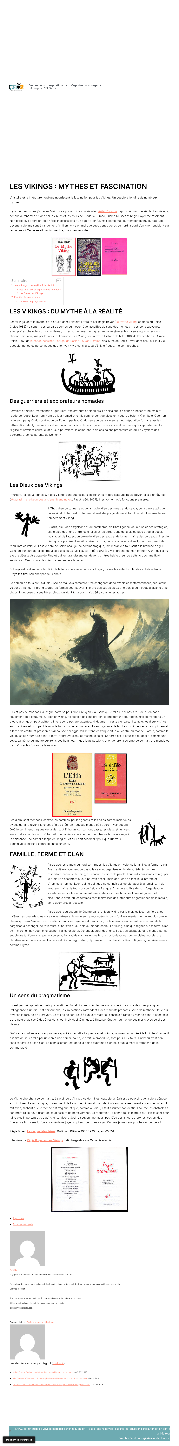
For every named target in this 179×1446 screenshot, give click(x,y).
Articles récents (23, 1224)
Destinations (37, 85)
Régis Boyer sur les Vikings (45, 1140)
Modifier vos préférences (19, 1439)
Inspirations (56, 85)
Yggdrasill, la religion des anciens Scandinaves (41, 499)
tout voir (58, 1363)
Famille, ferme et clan (27, 297)
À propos (18, 1218)
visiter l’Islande (107, 211)
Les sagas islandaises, (41, 1131)
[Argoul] (27, 1265)
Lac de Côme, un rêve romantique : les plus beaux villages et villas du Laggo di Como (51, 1384)
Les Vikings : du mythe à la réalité (34, 285)
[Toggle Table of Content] (57, 280)
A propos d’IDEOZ (41, 88)
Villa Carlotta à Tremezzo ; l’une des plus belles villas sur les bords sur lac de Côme (50, 1378)
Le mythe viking (126, 322)
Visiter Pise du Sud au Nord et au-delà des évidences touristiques (42, 1372)
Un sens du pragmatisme (32, 301)
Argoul (14, 1269)
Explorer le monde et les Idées (40, 1322)
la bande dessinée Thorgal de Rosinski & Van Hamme (65, 341)
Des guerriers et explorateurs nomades (40, 289)
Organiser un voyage (84, 85)
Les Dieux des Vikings (31, 293)
